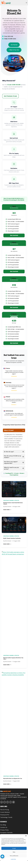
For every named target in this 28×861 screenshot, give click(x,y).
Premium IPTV (4, 815)
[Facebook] (10, 802)
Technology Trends (6, 817)
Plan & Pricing (4, 809)
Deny (14, 852)
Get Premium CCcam (10, 96)
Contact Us (3, 827)
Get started (14, 235)
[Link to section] (14, 807)
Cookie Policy (13, 859)
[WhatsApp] (4, 802)
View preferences (14, 855)
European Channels (6, 832)
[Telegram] (1, 802)
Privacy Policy (4, 830)
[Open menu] (26, 3)
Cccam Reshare (5, 812)
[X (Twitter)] (7, 802)
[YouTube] (13, 802)
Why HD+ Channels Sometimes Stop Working (12, 538)
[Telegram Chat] (2, 856)
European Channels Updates (11, 500)
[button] (26, 835)
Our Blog (3, 825)
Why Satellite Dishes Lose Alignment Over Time (12, 778)
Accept (14, 848)
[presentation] (14, 489)
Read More (7, 509)
